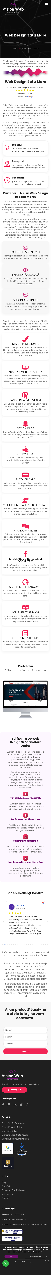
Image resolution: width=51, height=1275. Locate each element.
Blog (4, 1182)
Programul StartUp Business (14, 1190)
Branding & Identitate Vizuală (15, 1135)
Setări (23, 1261)
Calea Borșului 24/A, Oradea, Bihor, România (28, 1224)
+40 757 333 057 (17, 1214)
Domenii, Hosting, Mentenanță (15, 1138)
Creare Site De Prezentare (13, 1123)
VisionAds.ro (7, 1194)
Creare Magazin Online (12, 1127)
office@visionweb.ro (17, 1219)
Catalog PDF (15, 1089)
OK (11, 1257)
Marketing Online (9, 1131)
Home (14, 48)
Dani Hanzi (20, 905)
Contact (5, 1198)
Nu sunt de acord (35, 1257)
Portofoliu (6, 1186)
